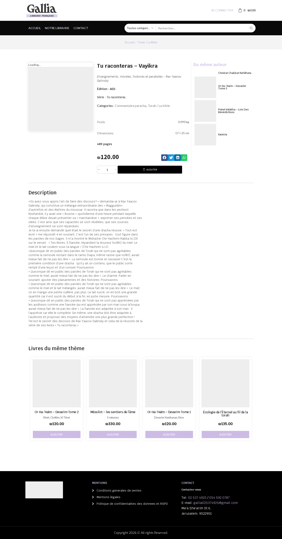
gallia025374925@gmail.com (215, 503)
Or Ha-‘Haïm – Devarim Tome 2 (232, 87)
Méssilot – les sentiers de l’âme (112, 412)
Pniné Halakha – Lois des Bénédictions (233, 111)
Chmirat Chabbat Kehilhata (234, 73)
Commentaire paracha (130, 106)
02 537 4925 (197, 497)
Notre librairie (57, 28)
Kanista (222, 134)
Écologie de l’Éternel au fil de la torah (225, 413)
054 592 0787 (219, 497)
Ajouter (151, 169)
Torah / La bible (147, 42)
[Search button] (251, 28)
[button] (164, 157)
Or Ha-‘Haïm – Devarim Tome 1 (169, 412)
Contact (80, 28)
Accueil (34, 28)
